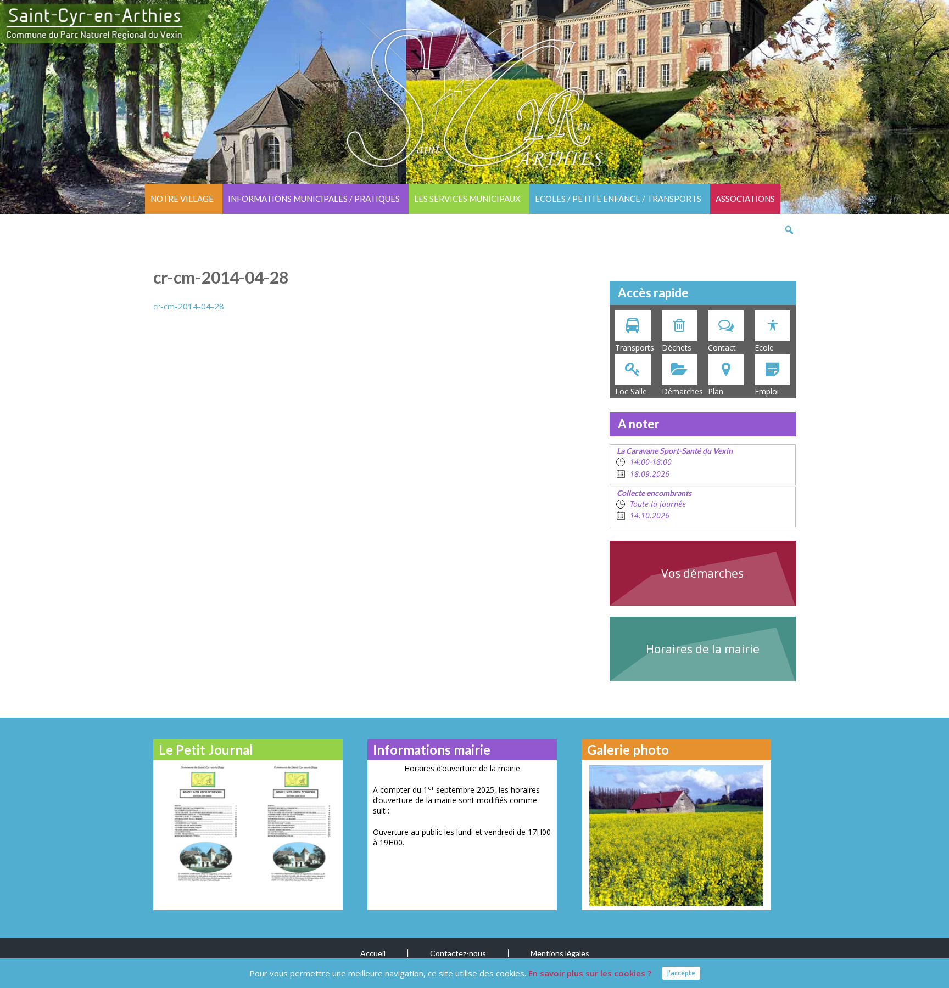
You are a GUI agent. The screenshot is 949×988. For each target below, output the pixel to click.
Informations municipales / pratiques (314, 199)
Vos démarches (702, 573)
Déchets (676, 347)
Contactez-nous (458, 953)
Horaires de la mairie (703, 649)
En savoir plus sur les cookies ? (589, 973)
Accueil (373, 953)
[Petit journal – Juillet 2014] (294, 823)
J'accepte (681, 973)
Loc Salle (631, 391)
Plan (715, 391)
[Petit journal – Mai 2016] (201, 823)
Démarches (682, 391)
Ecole (764, 347)
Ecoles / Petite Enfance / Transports (618, 199)
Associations (745, 199)
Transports (634, 347)
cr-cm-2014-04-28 (188, 306)
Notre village (182, 199)
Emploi (767, 391)
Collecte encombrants (654, 493)
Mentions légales (560, 953)
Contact (722, 347)
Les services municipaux (467, 199)
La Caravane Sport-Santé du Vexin (675, 450)
